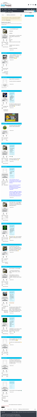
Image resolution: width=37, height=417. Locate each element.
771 (3, 136)
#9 (20, 223)
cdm (5, 60)
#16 (20, 379)
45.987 (7, 331)
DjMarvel (5, 387)
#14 (20, 337)
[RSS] (33, 4)
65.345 (7, 44)
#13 (20, 316)
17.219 (3, 371)
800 (3, 257)
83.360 (7, 375)
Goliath (4, 252)
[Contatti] (35, 4)
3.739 (3, 157)
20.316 (3, 303)
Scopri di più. (8, 20)
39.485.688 (3, 308)
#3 (20, 77)
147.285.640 (4, 398)
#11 (20, 266)
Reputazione (12, 49)
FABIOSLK (5, 131)
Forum (5, 9)
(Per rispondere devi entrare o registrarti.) (15, 404)
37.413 (7, 353)
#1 (20, 27)
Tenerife (6, 43)
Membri (9, 9)
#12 (20, 289)
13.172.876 (3, 183)
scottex (4, 98)
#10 (20, 244)
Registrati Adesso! (29, 15)
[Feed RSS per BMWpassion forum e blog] (35, 412)
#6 (20, 143)
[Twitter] (28, 4)
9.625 (3, 393)
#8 (20, 200)
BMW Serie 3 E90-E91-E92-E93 (11, 23)
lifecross (4, 231)
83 (6, 107)
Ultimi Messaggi (10, 11)
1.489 (3, 236)
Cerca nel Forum (4, 11)
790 (6, 69)
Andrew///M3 (4, 297)
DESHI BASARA (5, 174)
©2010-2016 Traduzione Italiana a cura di (11, 415)
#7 (20, 166)
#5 (20, 123)
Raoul (20, 23)
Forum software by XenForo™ (11, 414)
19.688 (3, 180)
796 (3, 103)
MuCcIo (4, 344)
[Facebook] (31, 4)
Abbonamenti (14, 9)
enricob (4, 365)
